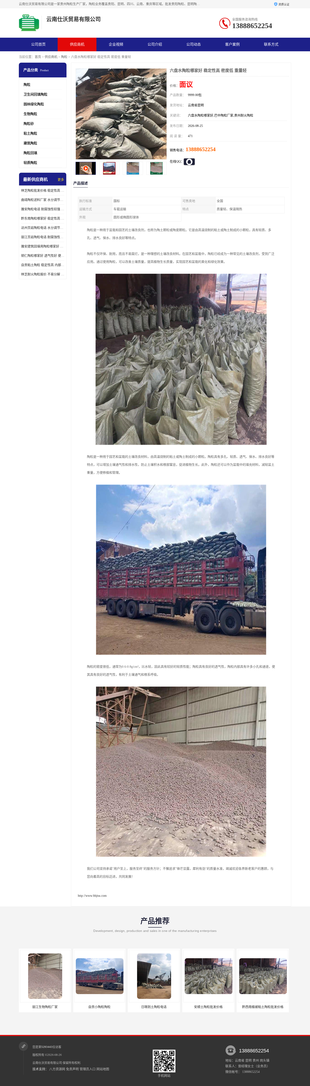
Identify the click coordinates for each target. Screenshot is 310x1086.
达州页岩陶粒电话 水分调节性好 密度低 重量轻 (42, 227)
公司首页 (38, 44)
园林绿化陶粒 (34, 104)
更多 (61, 179)
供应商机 (77, 44)
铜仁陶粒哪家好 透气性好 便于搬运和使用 (42, 255)
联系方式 (271, 44)
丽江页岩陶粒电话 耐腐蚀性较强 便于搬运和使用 (42, 237)
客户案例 (232, 44)
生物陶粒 (30, 114)
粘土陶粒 (30, 133)
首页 (38, 57)
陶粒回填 (30, 153)
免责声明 (72, 1069)
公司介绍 (155, 44)
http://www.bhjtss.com (92, 895)
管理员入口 (88, 1069)
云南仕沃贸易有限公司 (47, 1062)
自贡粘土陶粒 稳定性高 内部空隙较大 (42, 265)
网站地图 (102, 1069)
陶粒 (64, 57)
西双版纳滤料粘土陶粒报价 (208, 1007)
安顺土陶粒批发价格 (99, 1007)
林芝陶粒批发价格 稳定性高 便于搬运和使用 (42, 190)
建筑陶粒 (30, 143)
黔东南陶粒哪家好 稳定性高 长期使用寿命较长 (42, 218)
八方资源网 (57, 1069)
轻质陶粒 (30, 163)
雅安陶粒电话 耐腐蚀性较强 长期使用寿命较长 (42, 209)
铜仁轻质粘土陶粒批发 (263, 1007)
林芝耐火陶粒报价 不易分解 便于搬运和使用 (42, 274)
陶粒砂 (29, 124)
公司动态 (193, 44)
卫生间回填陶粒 (35, 94)
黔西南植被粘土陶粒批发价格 (154, 1007)
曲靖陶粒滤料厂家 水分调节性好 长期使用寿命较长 (42, 200)
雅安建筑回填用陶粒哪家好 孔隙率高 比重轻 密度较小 (42, 246)
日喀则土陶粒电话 (45, 1007)
